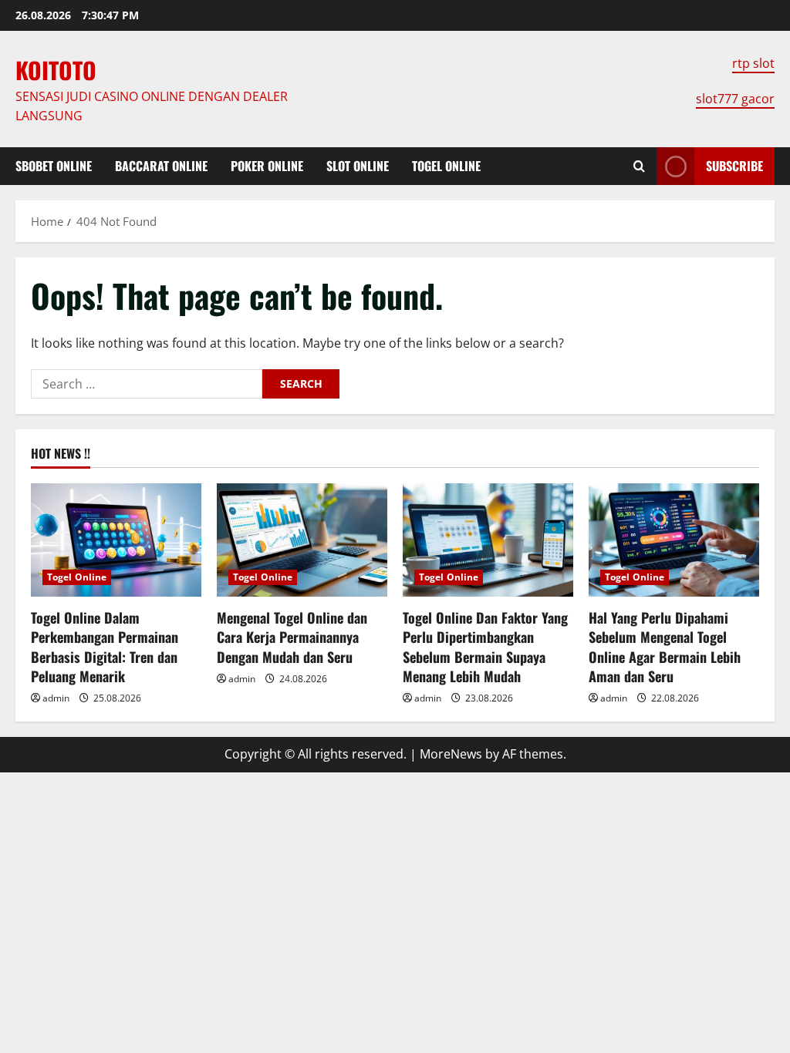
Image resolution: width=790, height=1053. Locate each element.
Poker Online (267, 165)
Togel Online (446, 165)
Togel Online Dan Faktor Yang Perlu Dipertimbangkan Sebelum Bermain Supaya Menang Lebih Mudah (485, 646)
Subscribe (734, 165)
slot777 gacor (735, 98)
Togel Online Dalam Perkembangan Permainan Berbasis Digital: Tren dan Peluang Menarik (104, 646)
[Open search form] (639, 166)
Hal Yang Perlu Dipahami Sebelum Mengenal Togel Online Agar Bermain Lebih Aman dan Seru (665, 646)
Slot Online (357, 165)
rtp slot (753, 63)
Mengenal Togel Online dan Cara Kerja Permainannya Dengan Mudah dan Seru (292, 636)
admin (55, 698)
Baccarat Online (161, 165)
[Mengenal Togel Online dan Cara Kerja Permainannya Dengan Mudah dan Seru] (302, 540)
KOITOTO (55, 69)
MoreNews (451, 753)
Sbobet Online (53, 165)
